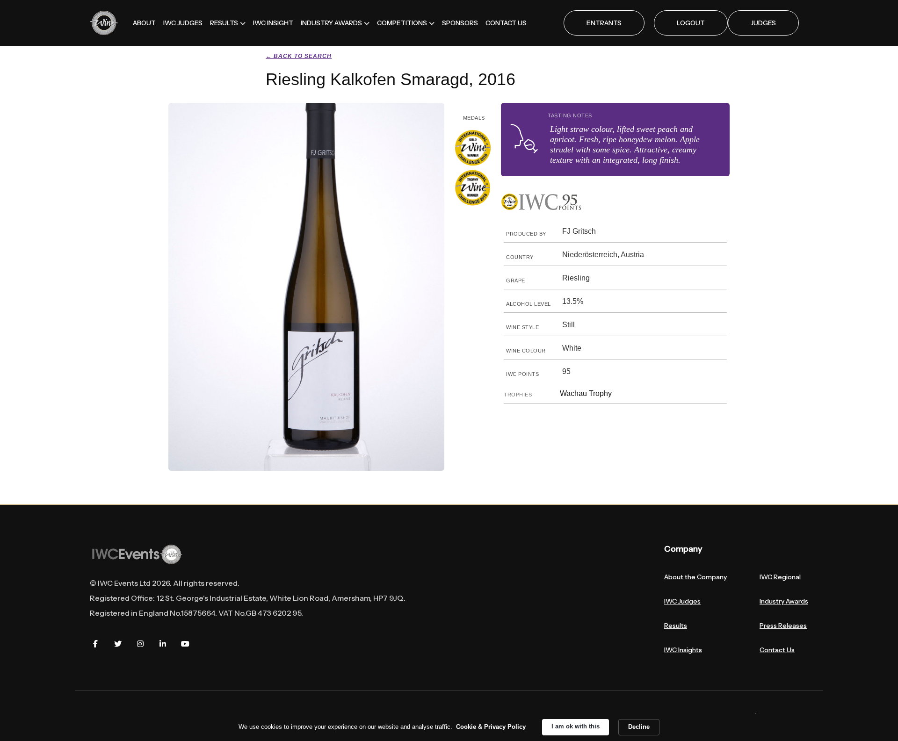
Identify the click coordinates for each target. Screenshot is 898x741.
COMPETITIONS (402, 23)
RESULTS (224, 23)
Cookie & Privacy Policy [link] (491, 726)
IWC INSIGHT (273, 23)
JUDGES (763, 23)
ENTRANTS (604, 23)
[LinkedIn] (162, 643)
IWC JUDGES (183, 23)
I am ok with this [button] (575, 726)
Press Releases (783, 625)
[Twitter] (117, 643)
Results (675, 625)
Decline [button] (639, 726)
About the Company (695, 577)
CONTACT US (506, 23)
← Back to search (299, 56)
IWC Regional (780, 577)
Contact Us (777, 650)
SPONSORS (460, 23)
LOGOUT (691, 23)
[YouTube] (185, 643)
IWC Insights (683, 650)
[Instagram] (140, 643)
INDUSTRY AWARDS (331, 23)
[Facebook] (95, 643)
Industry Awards (784, 601)
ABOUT (144, 23)
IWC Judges (682, 601)
